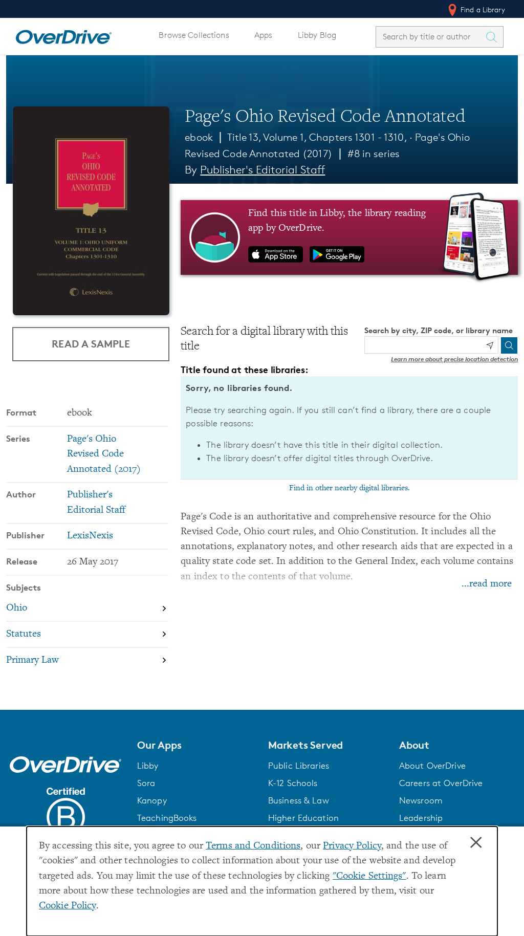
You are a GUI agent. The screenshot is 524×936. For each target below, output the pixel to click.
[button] (196, 745)
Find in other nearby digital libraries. (349, 488)
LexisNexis (90, 536)
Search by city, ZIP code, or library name (438, 330)
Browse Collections (194, 35)
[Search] (509, 345)
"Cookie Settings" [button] (369, 876)
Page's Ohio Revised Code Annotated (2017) (104, 454)
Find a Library (481, 9)
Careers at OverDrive (441, 783)
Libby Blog (317, 35)
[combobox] (430, 37)
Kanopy (152, 800)
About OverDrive (432, 765)
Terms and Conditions (253, 846)
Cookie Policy (67, 906)
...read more (487, 584)
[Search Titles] (494, 37)
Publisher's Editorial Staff (262, 169)
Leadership (421, 818)
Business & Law (298, 800)
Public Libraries (298, 765)
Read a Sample (91, 343)
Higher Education (303, 818)
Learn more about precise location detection (454, 359)
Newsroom (421, 800)
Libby (148, 765)
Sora (146, 783)
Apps (263, 35)
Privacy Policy (352, 846)
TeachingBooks (167, 818)
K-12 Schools (292, 783)
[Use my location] (490, 345)
